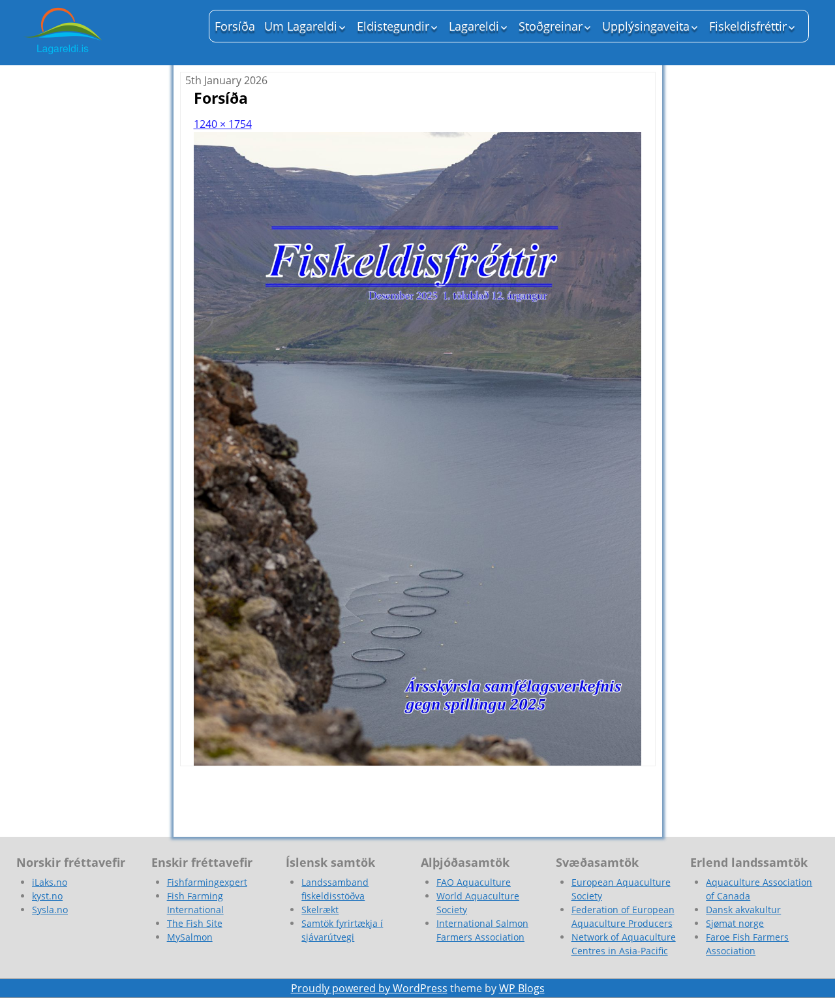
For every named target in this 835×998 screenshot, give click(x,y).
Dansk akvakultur (743, 909)
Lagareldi (474, 26)
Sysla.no (50, 909)
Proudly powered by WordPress (369, 988)
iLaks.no (49, 882)
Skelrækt (320, 909)
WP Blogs (522, 988)
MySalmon (190, 937)
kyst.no (47, 896)
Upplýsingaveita (646, 26)
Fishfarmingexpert (207, 882)
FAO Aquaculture (473, 882)
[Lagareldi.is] (104, 32)
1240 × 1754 (223, 124)
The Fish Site (194, 923)
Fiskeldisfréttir (748, 26)
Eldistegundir (393, 26)
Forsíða (235, 26)
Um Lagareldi (300, 26)
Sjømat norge (735, 923)
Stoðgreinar (551, 26)
